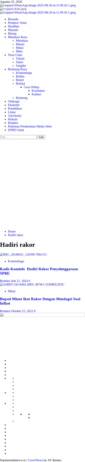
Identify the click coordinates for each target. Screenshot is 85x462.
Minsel (20, 44)
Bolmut (20, 83)
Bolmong (21, 97)
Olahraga (13, 101)
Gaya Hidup (31, 87)
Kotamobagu (24, 72)
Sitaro (19, 62)
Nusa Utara (15, 55)
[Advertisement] (42, 184)
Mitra (19, 51)
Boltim (20, 76)
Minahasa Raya (17, 37)
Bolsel (20, 80)
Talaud (20, 58)
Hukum (12, 119)
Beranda (13, 19)
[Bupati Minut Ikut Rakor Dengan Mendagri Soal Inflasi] (32, 284)
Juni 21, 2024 (20, 281)
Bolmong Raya (17, 69)
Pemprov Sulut (17, 22)
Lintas (12, 112)
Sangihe (21, 65)
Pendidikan (15, 108)
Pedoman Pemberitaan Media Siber (30, 126)
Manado (13, 30)
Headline (13, 26)
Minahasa (22, 40)
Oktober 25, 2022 (22, 311)
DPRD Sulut (16, 130)
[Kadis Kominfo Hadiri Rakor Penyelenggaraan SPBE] (23, 254)
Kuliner (36, 94)
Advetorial (14, 115)
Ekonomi (13, 105)
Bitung (12, 33)
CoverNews (35, 460)
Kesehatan (38, 90)
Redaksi (13, 122)
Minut (19, 47)
